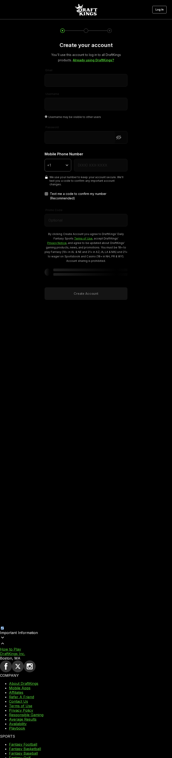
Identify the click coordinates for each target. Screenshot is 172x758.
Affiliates (16, 692)
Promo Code (53, 210)
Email (48, 70)
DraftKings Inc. (12, 653)
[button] (159, 9)
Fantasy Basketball (25, 749)
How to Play (10, 649)
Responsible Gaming (26, 715)
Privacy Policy (21, 710)
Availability (18, 724)
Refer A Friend (21, 697)
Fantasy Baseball (23, 753)
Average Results (23, 719)
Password (52, 127)
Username (52, 94)
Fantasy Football (23, 744)
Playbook (17, 728)
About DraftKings (23, 683)
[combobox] (86, 77)
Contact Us (18, 701)
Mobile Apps (19, 688)
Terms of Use (20, 706)
